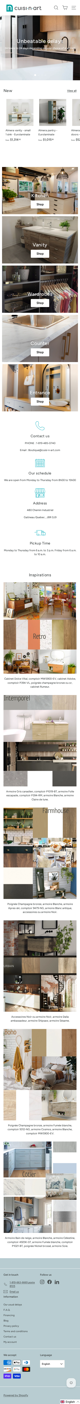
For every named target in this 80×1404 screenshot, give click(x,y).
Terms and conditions (15, 1331)
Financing (9, 1315)
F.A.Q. (6, 1309)
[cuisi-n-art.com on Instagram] (42, 1282)
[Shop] (40, 190)
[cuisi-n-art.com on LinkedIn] (57, 1282)
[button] (70, 1401)
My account (10, 1342)
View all (72, 90)
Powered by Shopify (15, 1395)
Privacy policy (11, 1326)
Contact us (9, 1336)
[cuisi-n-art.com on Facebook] (49, 1282)
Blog (5, 1320)
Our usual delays (12, 1304)
